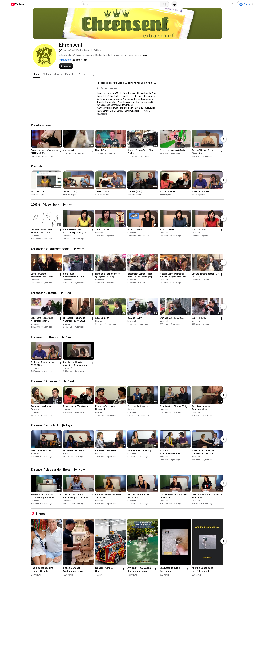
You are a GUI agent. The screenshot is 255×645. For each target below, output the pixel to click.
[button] (102, 113)
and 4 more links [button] (79, 60)
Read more (102, 114)
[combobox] (121, 4)
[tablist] (127, 74)
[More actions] (60, 151)
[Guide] (5, 4)
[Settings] (232, 4)
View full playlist (37, 195)
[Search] (164, 4)
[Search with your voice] (174, 4)
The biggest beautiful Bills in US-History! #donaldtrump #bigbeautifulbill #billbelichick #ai (126, 83)
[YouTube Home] (17, 4)
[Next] (223, 139)
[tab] (36, 74)
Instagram (66, 60)
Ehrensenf (35, 236)
